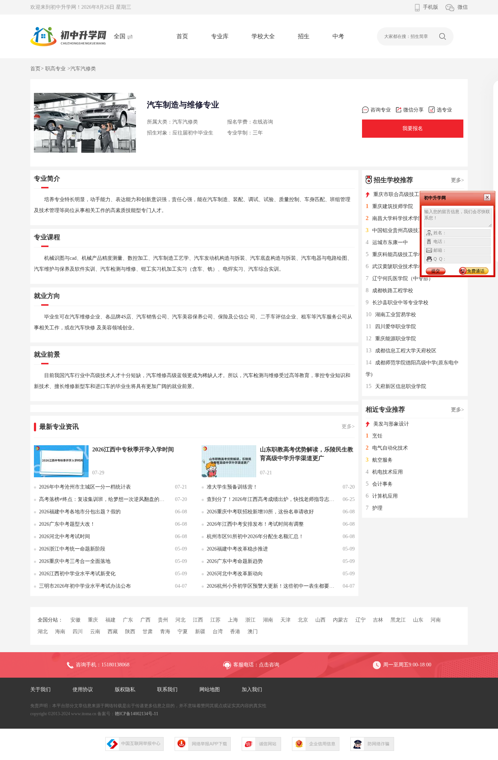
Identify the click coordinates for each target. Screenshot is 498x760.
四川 (78, 631)
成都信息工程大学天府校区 (401, 350)
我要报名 (412, 128)
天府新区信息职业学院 (396, 386)
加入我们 (252, 689)
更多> (348, 426)
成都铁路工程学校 (389, 290)
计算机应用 (382, 496)
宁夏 (183, 631)
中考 (338, 36)
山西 (320, 620)
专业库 (220, 36)
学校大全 (263, 36)
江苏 (215, 620)
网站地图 (209, 689)
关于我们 (40, 689)
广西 (145, 620)
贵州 (163, 620)
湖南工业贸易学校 (391, 314)
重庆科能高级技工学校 (394, 254)
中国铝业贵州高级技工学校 (399, 230)
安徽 (75, 620)
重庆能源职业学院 (391, 338)
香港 (235, 631)
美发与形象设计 (391, 424)
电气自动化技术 (387, 448)
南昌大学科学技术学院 (394, 218)
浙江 (250, 620)
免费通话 (476, 271)
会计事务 (379, 484)
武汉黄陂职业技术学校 (394, 266)
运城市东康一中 (387, 242)
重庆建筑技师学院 (389, 206)
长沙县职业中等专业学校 (397, 302)
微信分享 (413, 110)
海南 (60, 631)
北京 (303, 620)
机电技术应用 (384, 472)
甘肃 (148, 631)
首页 (182, 36)
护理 (374, 508)
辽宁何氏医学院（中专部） (399, 278)
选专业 (444, 110)
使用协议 (83, 689)
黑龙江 (398, 620)
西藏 (113, 631)
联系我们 (167, 689)
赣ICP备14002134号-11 (136, 713)
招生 (304, 36)
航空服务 (379, 460)
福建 (110, 620)
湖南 (268, 620)
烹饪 (374, 436)
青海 (165, 631)
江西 (198, 620)
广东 (128, 620)
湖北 (43, 631)
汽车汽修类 (83, 68)
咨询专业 (380, 110)
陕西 (130, 631)
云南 (95, 631)
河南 (436, 620)
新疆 (200, 631)
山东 (418, 620)
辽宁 (360, 620)
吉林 (378, 620)
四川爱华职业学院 (391, 326)
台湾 (218, 631)
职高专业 (55, 68)
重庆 (93, 620)
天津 (285, 620)
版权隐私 (125, 689)
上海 (233, 620)
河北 (180, 620)
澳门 (253, 631)
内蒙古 (340, 620)
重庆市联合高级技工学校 (401, 194)
